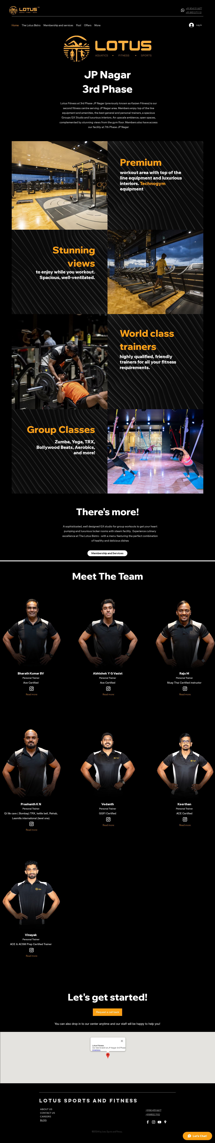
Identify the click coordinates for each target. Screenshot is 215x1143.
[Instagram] (153, 1122)
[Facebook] (148, 1122)
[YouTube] (159, 1122)
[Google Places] (165, 1122)
